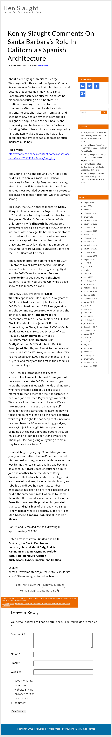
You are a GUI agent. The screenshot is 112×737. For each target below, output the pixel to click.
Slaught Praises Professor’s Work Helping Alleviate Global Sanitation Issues (93, 135)
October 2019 (89, 252)
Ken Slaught (21, 8)
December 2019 (90, 245)
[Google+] (82, 94)
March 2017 (88, 352)
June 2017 (88, 341)
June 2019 (88, 266)
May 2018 (87, 309)
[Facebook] (96, 86)
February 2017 (90, 355)
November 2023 (90, 224)
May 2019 (87, 270)
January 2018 (89, 323)
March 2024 (88, 210)
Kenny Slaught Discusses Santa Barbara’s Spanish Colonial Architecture (92, 176)
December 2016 (90, 362)
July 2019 (87, 263)
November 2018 (90, 291)
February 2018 (90, 320)
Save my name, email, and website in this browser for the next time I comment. (24, 692)
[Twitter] (89, 86)
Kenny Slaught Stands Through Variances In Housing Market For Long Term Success (36, 604)
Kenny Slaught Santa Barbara (38, 590)
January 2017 (89, 359)
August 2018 (89, 302)
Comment (18, 634)
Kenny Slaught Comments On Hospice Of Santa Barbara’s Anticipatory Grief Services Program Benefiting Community (39, 599)
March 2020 (88, 234)
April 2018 (88, 312)
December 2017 (90, 327)
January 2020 (89, 241)
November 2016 (90, 366)
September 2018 (90, 298)
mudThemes (89, 728)
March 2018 (88, 316)
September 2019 (90, 256)
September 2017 (90, 330)
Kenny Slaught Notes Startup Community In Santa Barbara (92, 167)
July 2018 (87, 305)
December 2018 (90, 288)
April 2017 (88, 348)
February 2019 (90, 281)
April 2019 (88, 273)
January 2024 (89, 217)
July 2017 (87, 337)
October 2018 (89, 295)
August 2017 (89, 334)
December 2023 (90, 220)
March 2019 (88, 277)
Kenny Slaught (42, 65)
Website (16, 672)
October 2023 (89, 227)
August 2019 (89, 259)
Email (15, 663)
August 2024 (89, 202)
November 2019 (90, 249)
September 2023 (90, 231)
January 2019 (89, 284)
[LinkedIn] (82, 86)
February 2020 (90, 238)
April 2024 (88, 206)
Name (15, 654)
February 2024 (90, 213)
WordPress (54, 728)
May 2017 (87, 345)
